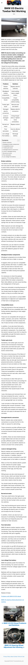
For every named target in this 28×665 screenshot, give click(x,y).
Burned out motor (7, 153)
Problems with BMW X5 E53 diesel (11, 596)
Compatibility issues (8, 146)
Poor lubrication (7, 155)
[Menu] (2, 3)
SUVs (14, 14)
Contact (16, 656)
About (12, 656)
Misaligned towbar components (11, 144)
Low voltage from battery (9, 156)
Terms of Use (21, 656)
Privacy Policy (7, 656)
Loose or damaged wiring (9, 151)
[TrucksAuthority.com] (14, 3)
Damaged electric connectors (10, 149)
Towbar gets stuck (8, 147)
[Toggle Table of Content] (17, 140)
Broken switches (7, 142)
